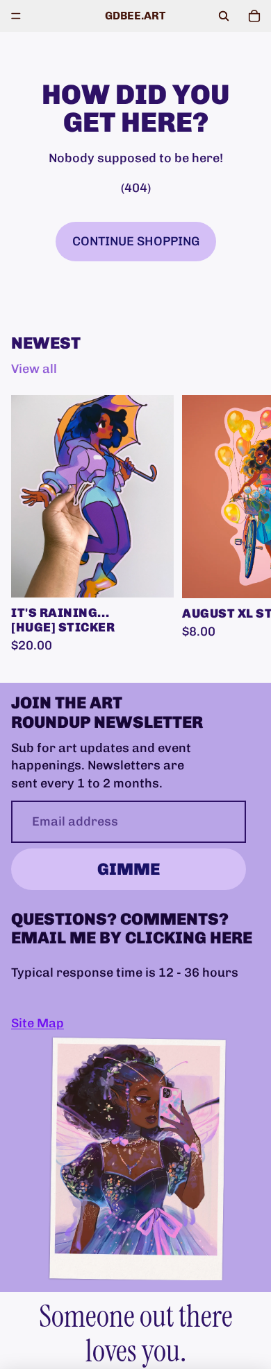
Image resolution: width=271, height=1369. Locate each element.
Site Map (37, 1023)
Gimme (128, 869)
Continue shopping (135, 241)
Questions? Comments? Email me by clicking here (131, 928)
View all (34, 368)
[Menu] (16, 16)
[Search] (223, 16)
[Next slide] (244, 524)
